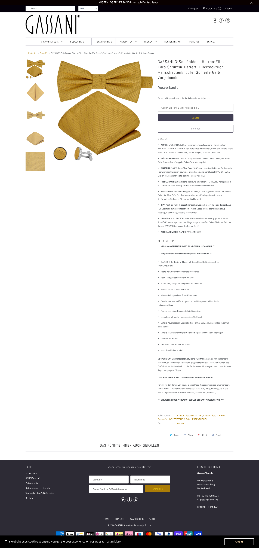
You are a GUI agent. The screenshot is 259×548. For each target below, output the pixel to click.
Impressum (31, 473)
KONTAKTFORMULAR (207, 507)
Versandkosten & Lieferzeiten (40, 493)
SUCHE (152, 519)
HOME (106, 519)
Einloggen (193, 8)
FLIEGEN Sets (77, 41)
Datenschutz (32, 483)
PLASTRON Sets (104, 41)
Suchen (29, 498)
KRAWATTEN (127, 41)
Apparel (181, 423)
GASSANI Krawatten (124, 525)
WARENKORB (137, 519)
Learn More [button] (113, 541)
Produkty (43, 53)
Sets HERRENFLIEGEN (196, 419)
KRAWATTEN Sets (50, 41)
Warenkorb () (213, 8)
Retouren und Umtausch (38, 488)
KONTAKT (119, 519)
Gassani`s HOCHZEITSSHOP (171, 419)
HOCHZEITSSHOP (172, 41)
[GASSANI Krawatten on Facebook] (221, 20)
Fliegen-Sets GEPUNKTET (189, 415)
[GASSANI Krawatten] (53, 24)
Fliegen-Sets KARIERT (214, 415)
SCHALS (211, 41)
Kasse (228, 8)
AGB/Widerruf (32, 478)
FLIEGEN (148, 41)
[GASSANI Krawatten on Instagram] (227, 20)
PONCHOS (194, 41)
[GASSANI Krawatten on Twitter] (215, 20)
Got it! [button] (239, 541)
